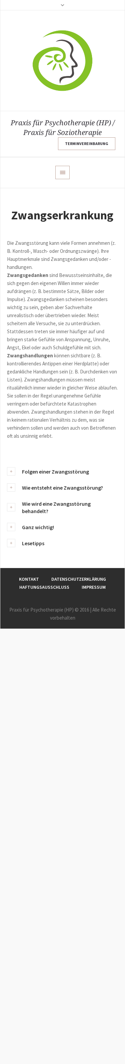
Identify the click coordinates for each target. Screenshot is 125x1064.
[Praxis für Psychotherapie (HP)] (62, 60)
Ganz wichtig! (38, 527)
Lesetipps (33, 543)
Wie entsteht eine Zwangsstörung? (62, 487)
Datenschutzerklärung (78, 579)
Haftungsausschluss (44, 587)
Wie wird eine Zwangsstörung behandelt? (56, 507)
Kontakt (29, 579)
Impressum (94, 587)
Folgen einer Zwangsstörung (55, 471)
